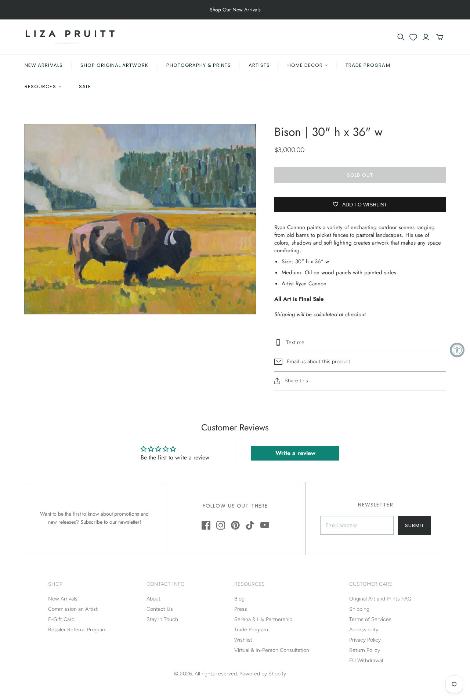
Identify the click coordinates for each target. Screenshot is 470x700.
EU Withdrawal (366, 660)
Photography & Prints (198, 65)
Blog (239, 599)
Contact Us (160, 609)
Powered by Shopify (262, 674)
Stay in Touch (162, 619)
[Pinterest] (235, 525)
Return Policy (364, 650)
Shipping (359, 609)
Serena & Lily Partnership (263, 619)
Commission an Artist (73, 609)
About (153, 599)
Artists (259, 65)
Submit (414, 525)
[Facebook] (206, 525)
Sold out (360, 175)
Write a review (295, 453)
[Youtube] (264, 525)
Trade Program (368, 65)
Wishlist (243, 640)
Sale (85, 86)
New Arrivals (43, 65)
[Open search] (401, 37)
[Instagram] (220, 525)
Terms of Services (370, 619)
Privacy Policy (365, 640)
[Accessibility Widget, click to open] (457, 350)
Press (240, 609)
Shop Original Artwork (114, 65)
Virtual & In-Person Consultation (271, 650)
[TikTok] (250, 525)
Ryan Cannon (311, 283)
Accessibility (363, 630)
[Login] (426, 37)
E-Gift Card (61, 619)
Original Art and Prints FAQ (380, 599)
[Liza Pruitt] (70, 37)
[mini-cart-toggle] (440, 37)
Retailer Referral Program (77, 630)
